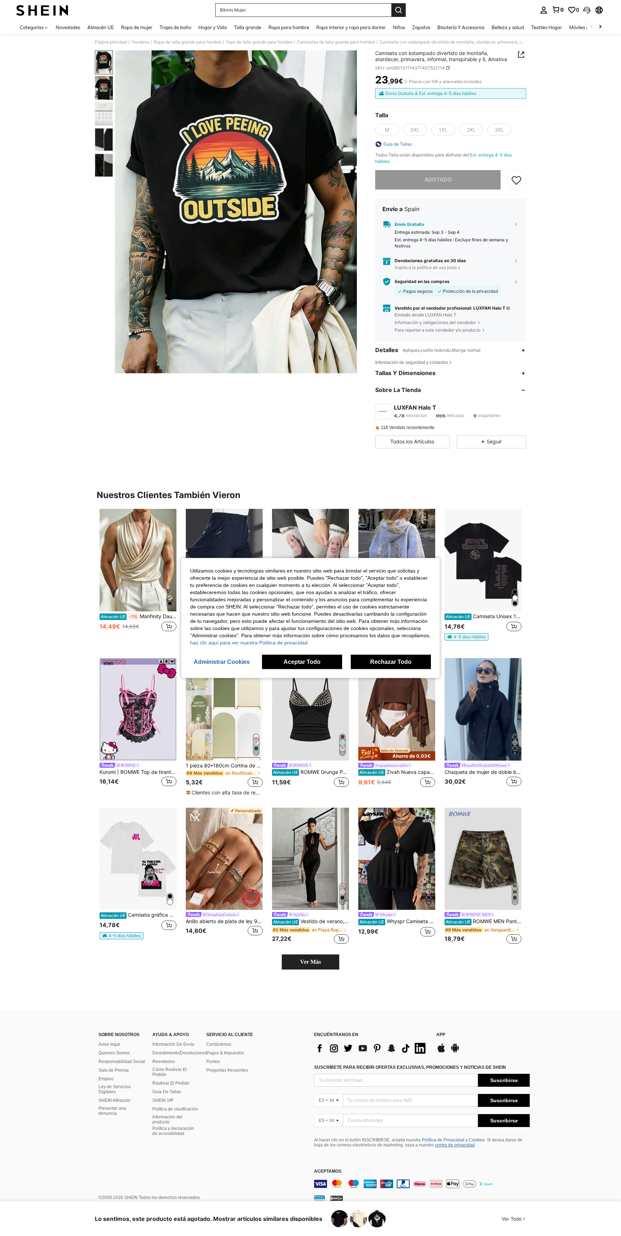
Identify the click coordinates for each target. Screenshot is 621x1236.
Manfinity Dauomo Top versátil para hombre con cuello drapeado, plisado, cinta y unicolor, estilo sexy (138, 616)
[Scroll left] (591, 27)
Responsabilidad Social (121, 1061)
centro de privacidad (455, 1145)
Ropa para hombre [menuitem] (288, 27)
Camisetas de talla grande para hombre (336, 42)
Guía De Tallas (166, 1091)
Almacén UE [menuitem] (100, 27)
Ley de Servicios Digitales (114, 1089)
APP (440, 1034)
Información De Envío (173, 1044)
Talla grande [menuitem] (247, 27)
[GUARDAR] (516, 180)
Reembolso (163, 1061)
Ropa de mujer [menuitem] (136, 27)
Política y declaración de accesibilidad (173, 1131)
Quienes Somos (114, 1052)
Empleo (106, 1078)
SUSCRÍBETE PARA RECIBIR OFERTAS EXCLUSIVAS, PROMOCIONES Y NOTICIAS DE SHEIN (410, 1067)
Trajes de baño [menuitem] (175, 27)
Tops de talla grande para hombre (259, 42)
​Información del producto (167, 1119)
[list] (371, 1048)
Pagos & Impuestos (225, 1052)
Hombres (141, 42)
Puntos (213, 1061)
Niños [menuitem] (399, 27)
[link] (558, 9)
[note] (466, 636)
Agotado (438, 179)
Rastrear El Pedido (170, 1083)
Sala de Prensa (113, 1070)
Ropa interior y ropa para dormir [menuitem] (351, 27)
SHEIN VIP (163, 1100)
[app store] (441, 1051)
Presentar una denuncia (112, 1111)
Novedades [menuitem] (68, 27)
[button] (587, 10)
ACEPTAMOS (327, 1171)
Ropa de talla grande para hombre (187, 42)
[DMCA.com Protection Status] (336, 1197)
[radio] (387, 130)
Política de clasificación (175, 1109)
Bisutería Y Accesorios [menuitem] (460, 27)
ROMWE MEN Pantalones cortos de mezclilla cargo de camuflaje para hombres (483, 921)
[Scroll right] (600, 27)
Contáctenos (218, 1044)
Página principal (111, 42)
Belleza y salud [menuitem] (508, 27)
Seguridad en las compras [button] (422, 281)
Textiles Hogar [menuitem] (546, 27)
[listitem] (138, 577)
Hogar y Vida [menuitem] (212, 27)
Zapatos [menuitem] (421, 27)
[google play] (455, 1051)
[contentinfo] (422, 1184)
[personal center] (543, 10)
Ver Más (310, 962)
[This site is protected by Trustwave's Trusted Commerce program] (319, 1197)
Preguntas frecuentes (227, 1070)
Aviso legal (109, 1044)
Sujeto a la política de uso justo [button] (426, 267)
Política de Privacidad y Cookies (453, 1139)
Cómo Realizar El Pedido (169, 1072)
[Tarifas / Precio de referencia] (406, 81)
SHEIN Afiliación (114, 1100)
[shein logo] (42, 10)
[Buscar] (398, 10)
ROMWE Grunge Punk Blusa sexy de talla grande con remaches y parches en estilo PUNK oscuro (311, 772)
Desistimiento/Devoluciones (179, 1052)
